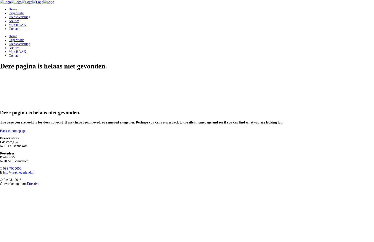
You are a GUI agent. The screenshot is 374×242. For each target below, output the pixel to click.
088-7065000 (12, 168)
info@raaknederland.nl (18, 172)
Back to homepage (13, 131)
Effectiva (33, 183)
